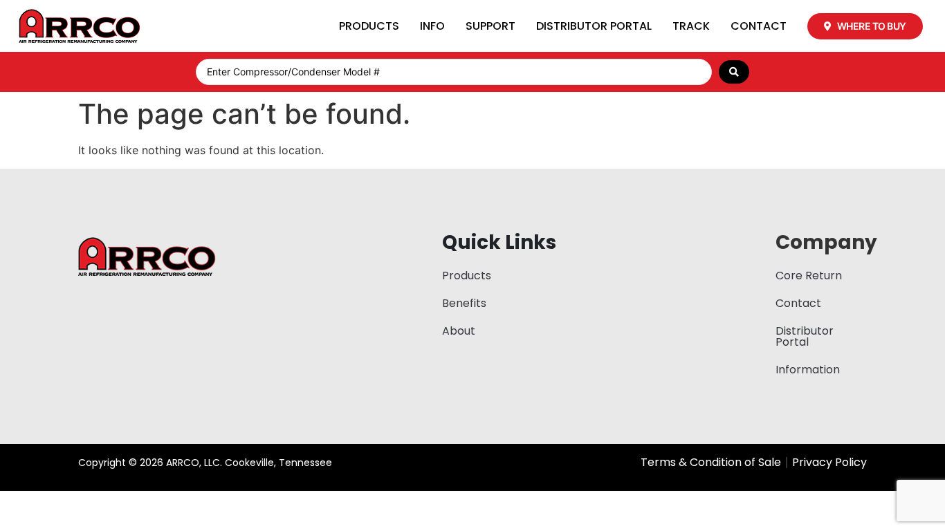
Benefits (464, 303)
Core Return (809, 275)
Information (808, 370)
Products (369, 26)
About (458, 331)
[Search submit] (734, 72)
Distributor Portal (594, 26)
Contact (759, 26)
